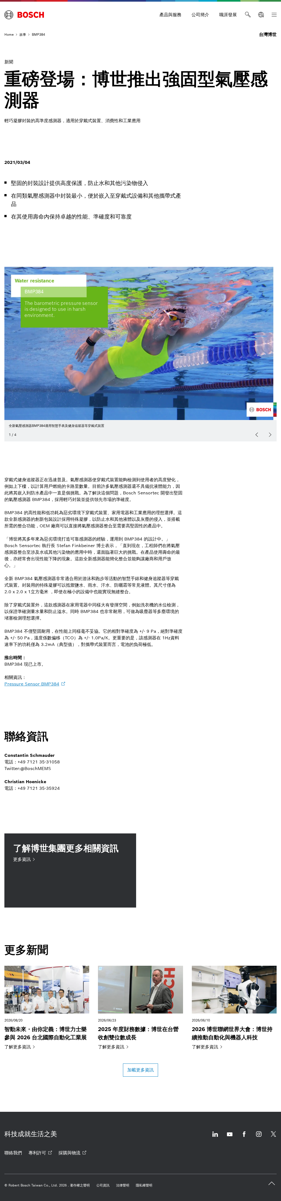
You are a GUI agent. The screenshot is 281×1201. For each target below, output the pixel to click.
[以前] (256, 434)
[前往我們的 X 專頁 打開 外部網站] (273, 1137)
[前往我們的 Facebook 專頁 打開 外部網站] (244, 1137)
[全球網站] (261, 14)
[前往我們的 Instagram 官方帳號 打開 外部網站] (258, 1137)
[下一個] (270, 434)
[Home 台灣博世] (24, 15)
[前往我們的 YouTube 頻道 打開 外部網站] (229, 1137)
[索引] (274, 14)
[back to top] (271, 1183)
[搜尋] (247, 14)
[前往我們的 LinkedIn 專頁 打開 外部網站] (215, 1137)
